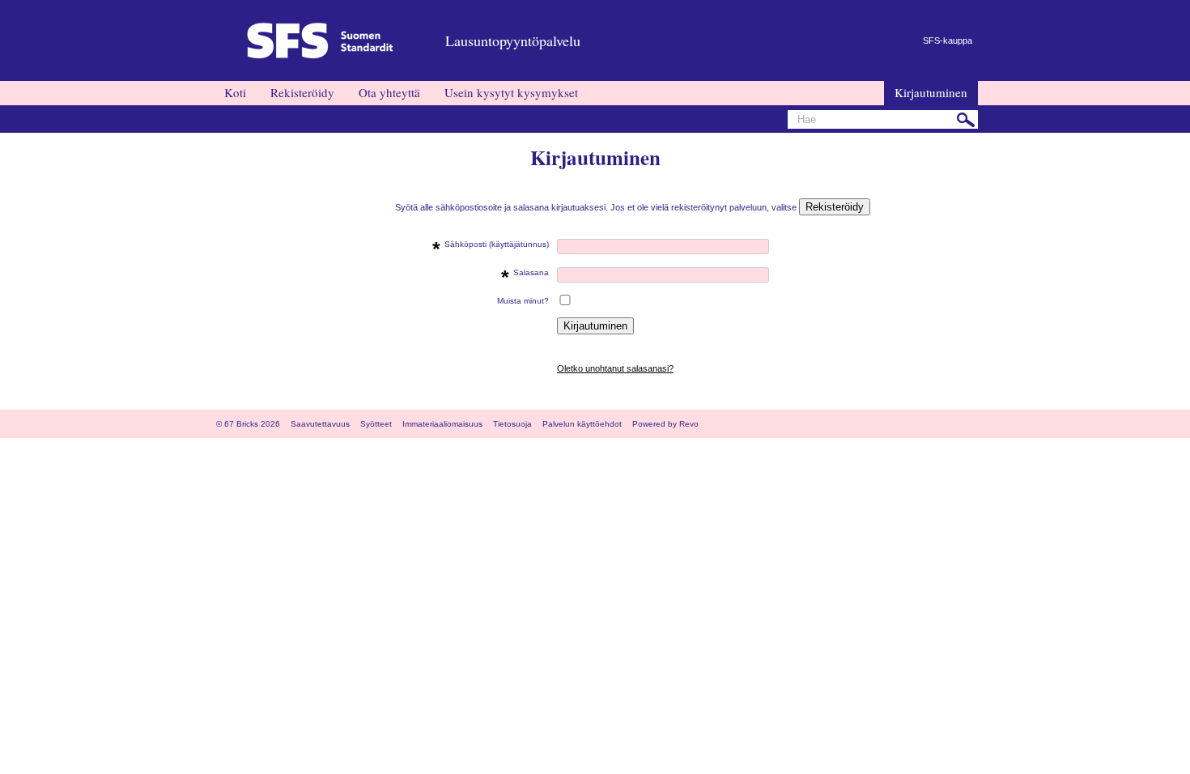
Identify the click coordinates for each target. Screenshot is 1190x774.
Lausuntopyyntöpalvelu (512, 40)
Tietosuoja (512, 423)
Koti (235, 92)
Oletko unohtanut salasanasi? (615, 368)
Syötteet (376, 423)
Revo (689, 423)
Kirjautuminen (931, 92)
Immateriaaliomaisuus (442, 423)
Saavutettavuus (320, 423)
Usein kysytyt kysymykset (511, 92)
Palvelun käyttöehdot (582, 423)
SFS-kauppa (947, 40)
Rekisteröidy (302, 92)
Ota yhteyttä (389, 92)
